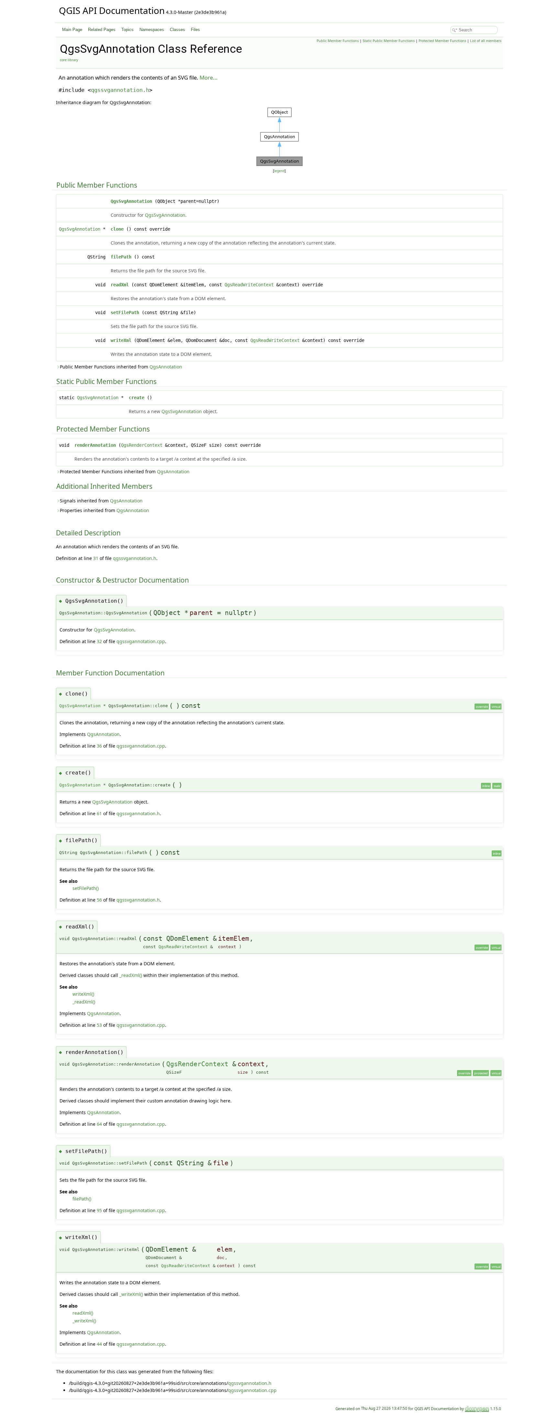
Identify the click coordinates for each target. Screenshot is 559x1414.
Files (195, 29)
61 (99, 813)
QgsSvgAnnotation (131, 201)
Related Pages (101, 29)
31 (95, 558)
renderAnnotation (95, 445)
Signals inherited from (101, 501)
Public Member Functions (338, 40)
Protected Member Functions (442, 40)
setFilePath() (85, 888)
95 (99, 1210)
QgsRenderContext (141, 445)
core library (69, 60)
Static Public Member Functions (389, 40)
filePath (121, 256)
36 (99, 746)
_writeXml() (131, 1294)
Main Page (72, 29)
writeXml (121, 340)
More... (209, 77)
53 (99, 1025)
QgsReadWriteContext (249, 284)
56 (99, 900)
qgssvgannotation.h (120, 90)
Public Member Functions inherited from (121, 367)
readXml (120, 284)
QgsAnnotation (165, 367)
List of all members (485, 40)
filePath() (81, 1199)
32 (99, 641)
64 (99, 1124)
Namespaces (151, 29)
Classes (177, 29)
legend (279, 171)
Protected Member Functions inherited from (125, 471)
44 (99, 1344)
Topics (127, 29)
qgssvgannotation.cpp (140, 641)
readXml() (82, 1313)
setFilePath (125, 312)
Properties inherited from (104, 510)
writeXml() (83, 994)
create (136, 397)
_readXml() (130, 975)
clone (117, 229)
